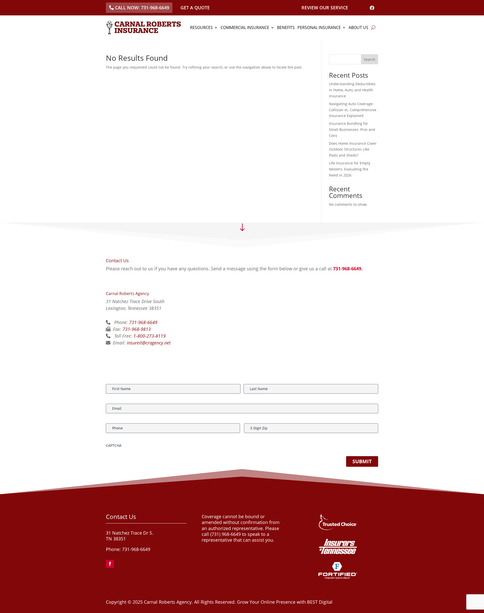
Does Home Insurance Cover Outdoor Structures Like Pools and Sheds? (353, 149)
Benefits (286, 27)
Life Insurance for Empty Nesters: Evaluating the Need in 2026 (349, 169)
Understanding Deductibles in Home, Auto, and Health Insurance (352, 89)
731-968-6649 (143, 322)
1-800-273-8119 (149, 336)
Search (369, 59)
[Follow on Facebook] (110, 564)
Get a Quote (195, 8)
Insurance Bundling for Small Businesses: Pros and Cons (352, 129)
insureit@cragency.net (149, 343)
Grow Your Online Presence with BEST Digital (284, 602)
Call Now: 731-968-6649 (142, 8)
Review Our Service (324, 8)
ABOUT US (358, 27)
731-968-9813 (137, 329)
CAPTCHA (114, 445)
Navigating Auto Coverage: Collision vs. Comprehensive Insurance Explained (352, 109)
